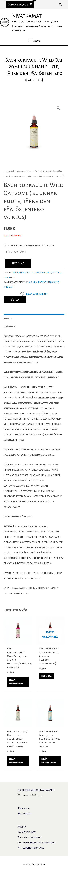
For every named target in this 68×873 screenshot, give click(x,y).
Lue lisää (46, 676)
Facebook (24, 808)
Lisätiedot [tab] (10, 326)
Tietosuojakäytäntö (30, 837)
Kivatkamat (27, 15)
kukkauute (53, 282)
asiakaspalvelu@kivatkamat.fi (36, 789)
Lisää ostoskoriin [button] (16, 681)
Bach (30, 282)
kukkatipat (40, 282)
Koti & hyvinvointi (23, 171)
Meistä (22, 826)
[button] (60, 4)
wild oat (8, 287)
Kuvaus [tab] (8, 318)
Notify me (18, 263)
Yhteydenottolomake (31, 847)
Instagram (24, 813)
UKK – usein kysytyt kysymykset (37, 842)
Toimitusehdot (27, 832)
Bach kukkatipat (22, 272)
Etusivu (8, 171)
